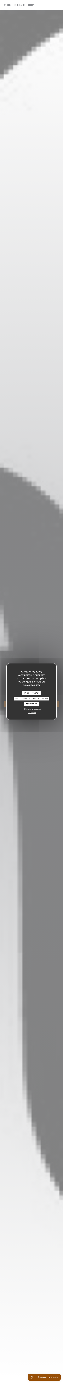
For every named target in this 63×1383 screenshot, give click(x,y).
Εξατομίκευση (31, 703)
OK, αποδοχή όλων (31, 693)
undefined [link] (32, 712)
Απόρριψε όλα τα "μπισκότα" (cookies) (31, 698)
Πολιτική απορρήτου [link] (32, 709)
